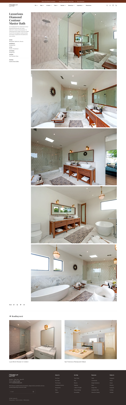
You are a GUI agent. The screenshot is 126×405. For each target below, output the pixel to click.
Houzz (111, 383)
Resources (70, 5)
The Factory (57, 383)
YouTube (111, 390)
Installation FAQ (95, 390)
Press (56, 390)
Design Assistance (95, 383)
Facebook (112, 387)
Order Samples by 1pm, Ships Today (66, 1)
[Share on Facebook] (14, 304)
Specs (92, 385)
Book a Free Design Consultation (48, 1)
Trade (55, 5)
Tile (35, 5)
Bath (41, 5)
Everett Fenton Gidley (14, 61)
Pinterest (112, 385)
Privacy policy (12, 400)
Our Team (57, 380)
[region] (63, 1)
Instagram (112, 378)
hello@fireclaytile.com (17, 382)
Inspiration (79, 5)
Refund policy (26, 400)
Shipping (76, 385)
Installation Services (59, 385)
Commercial (94, 380)
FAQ (75, 380)
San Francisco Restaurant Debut (75, 362)
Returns (75, 383)
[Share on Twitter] (17, 304)
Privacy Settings (77, 390)
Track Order (76, 378)
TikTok (111, 380)
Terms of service (19, 400)
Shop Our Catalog (95, 392)
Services (62, 5)
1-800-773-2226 (16, 381)
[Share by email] (24, 304)
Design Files (94, 387)
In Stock (48, 5)
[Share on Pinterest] (20, 304)
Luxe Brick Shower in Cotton (18, 362)
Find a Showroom (80, 1)
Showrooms (88, 5)
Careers (57, 392)
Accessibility (76, 392)
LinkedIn (111, 392)
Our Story (57, 378)
